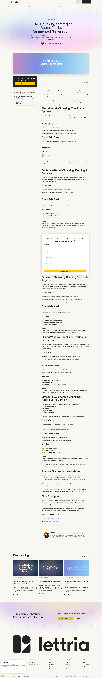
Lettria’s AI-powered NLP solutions (56, 518)
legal (77, 464)
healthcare (46, 467)
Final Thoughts (19, 103)
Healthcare (51, 664)
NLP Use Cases (41, 6)
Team (84, 662)
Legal (50, 666)
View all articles (85, 556)
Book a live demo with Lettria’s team (51, 521)
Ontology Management (51, 6)
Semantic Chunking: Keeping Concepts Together (24, 97)
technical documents (58, 467)
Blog (67, 662)
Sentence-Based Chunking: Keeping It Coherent (24, 94)
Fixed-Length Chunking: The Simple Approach (25, 92)
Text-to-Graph (32, 666)
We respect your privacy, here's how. (8, 668)
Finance (51, 662)
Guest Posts (60, 6)
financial (82, 464)
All (17, 6)
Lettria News (22, 6)
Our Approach (86, 664)
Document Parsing (33, 662)
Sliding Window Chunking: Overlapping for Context (25, 99)
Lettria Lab (68, 664)
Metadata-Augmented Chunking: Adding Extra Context (25, 102)
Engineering (52, 668)
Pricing (56, 2)
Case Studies (68, 666)
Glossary (68, 668)
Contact (84, 666)
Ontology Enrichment (33, 664)
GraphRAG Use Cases (31, 6)
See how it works (80, 491)
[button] (31, 2)
